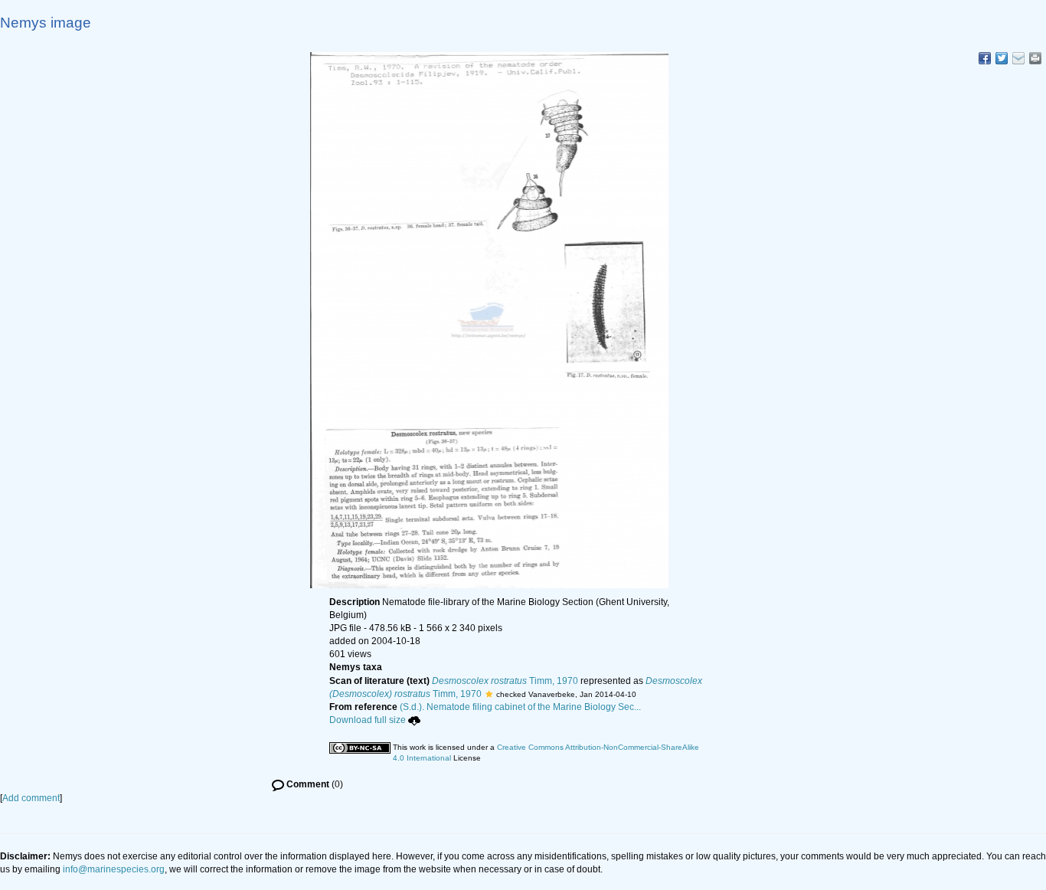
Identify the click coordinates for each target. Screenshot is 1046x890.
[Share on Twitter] (1001, 58)
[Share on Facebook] (985, 58)
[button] (489, 694)
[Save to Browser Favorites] (1018, 58)
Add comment (31, 798)
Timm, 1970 (505, 681)
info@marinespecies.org (114, 869)
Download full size (367, 720)
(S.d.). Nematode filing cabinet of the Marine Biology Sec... (520, 707)
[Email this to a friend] (1035, 58)
